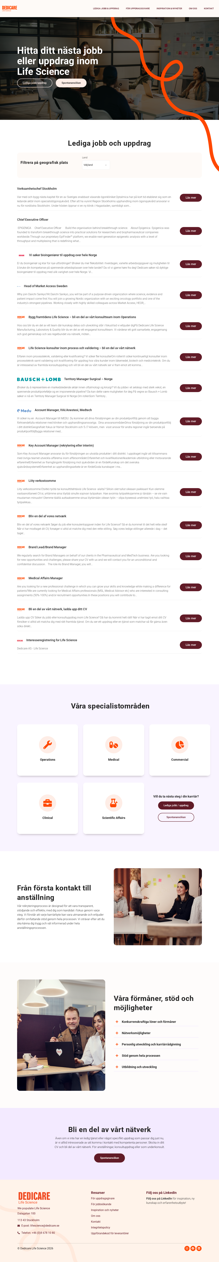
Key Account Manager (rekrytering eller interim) (61, 445)
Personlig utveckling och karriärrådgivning (151, 1044)
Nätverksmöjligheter (136, 1033)
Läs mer (191, 197)
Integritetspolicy (100, 1227)
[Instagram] (187, 1248)
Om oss (193, 8)
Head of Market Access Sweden (45, 286)
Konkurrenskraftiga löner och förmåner (149, 1022)
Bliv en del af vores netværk (47, 516)
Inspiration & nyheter (169, 8)
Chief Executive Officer (32, 219)
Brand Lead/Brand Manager (47, 547)
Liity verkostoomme (42, 480)
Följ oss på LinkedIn (159, 1198)
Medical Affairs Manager (46, 578)
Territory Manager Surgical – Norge (88, 379)
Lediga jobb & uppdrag (106, 8)
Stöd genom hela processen (141, 1055)
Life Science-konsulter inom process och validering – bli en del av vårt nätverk (82, 348)
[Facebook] (193, 1248)
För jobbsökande (101, 1204)
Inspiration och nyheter (105, 1210)
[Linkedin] (199, 1248)
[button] (156, 1022)
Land (84, 157)
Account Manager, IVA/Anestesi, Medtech (63, 410)
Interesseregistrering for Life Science (51, 640)
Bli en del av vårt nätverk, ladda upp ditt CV (58, 609)
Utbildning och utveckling (139, 1067)
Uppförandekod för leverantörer (110, 1233)
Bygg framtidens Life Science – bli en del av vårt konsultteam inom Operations (82, 317)
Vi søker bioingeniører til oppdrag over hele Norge (63, 255)
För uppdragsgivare (138, 8)
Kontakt (209, 8)
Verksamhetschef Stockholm (37, 188)
